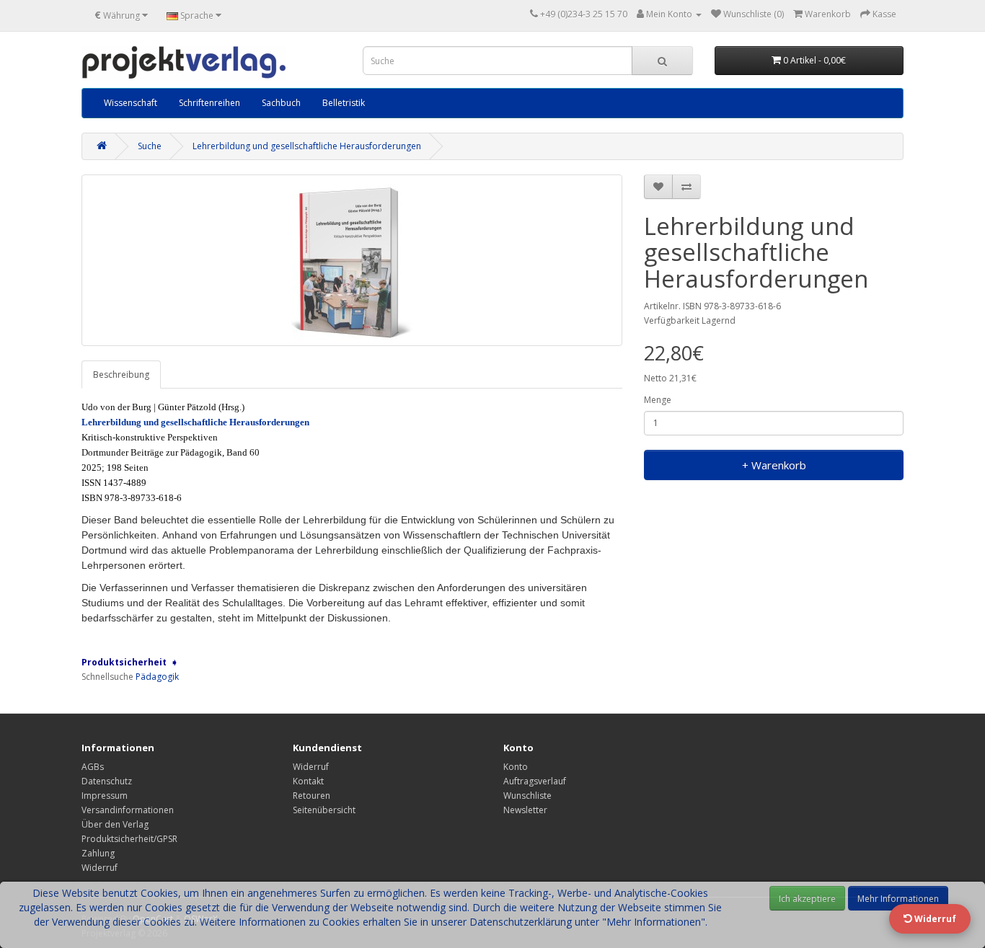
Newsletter (525, 810)
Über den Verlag (115, 824)
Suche (150, 146)
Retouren (311, 795)
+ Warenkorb (774, 465)
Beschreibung (121, 374)
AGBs (92, 767)
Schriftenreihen (209, 103)
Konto (515, 767)
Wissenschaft (130, 103)
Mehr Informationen (898, 898)
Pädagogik (157, 676)
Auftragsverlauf (534, 781)
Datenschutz (106, 781)
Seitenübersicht (324, 810)
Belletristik (343, 103)
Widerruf (99, 867)
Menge (657, 400)
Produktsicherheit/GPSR (129, 839)
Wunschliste (527, 795)
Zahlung (98, 853)
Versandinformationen (127, 810)
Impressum (104, 795)
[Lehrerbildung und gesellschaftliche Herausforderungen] (351, 260)
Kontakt (308, 781)
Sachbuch (281, 103)
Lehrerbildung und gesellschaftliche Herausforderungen (307, 146)
